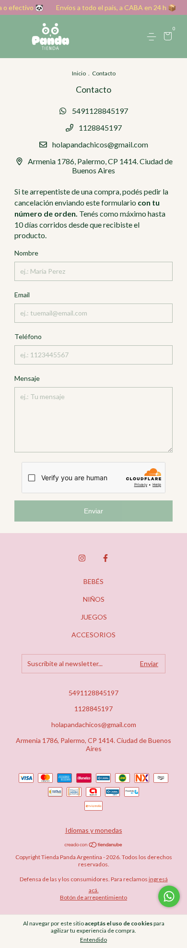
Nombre (26, 253)
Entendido (93, 939)
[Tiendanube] (94, 845)
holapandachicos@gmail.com (100, 144)
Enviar (93, 511)
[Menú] (153, 37)
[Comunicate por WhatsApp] (169, 896)
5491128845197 (99, 110)
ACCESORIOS (93, 635)
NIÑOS (94, 599)
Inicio (79, 73)
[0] (166, 37)
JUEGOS (94, 617)
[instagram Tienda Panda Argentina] (82, 558)
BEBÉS (93, 581)
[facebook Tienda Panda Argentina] (105, 558)
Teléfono (28, 336)
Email (22, 295)
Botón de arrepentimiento (93, 897)
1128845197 (99, 127)
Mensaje (27, 378)
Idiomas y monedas (93, 830)
